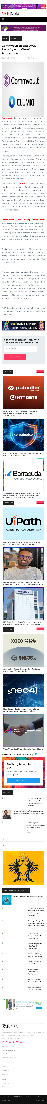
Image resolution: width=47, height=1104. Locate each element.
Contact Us (5, 1087)
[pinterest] (21, 1042)
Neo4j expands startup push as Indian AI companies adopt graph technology (21, 710)
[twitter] (7, 1042)
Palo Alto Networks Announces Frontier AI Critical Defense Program (22, 454)
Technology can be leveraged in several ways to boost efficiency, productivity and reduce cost (35, 827)
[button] (42, 13)
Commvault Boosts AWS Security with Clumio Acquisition (19, 49)
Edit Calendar (6, 1063)
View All (40, 371)
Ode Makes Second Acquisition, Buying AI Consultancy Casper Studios (21, 670)
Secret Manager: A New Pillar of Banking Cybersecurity (35, 946)
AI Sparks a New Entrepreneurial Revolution (33, 971)
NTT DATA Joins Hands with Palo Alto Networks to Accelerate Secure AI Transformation (20, 413)
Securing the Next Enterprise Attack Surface (28, 896)
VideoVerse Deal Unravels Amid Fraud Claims (23, 749)
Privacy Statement (8, 1083)
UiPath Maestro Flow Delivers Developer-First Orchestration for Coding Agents (21, 543)
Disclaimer (5, 1079)
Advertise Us (5, 1070)
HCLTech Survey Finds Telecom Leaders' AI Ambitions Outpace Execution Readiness (22, 623)
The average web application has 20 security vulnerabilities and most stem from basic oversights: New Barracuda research (23, 495)
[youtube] (18, 1042)
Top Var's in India (7, 1054)
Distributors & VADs (8, 1046)
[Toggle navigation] (3, 19)
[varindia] (25, 1042)
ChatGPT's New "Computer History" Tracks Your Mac (34, 936)
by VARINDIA (8, 58)
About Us (5, 1066)
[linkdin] (14, 1042)
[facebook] (3, 1042)
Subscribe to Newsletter (9, 1058)
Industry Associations (8, 1050)
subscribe (15, 357)
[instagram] (10, 1042)
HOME (5, 38)
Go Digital (5, 1074)
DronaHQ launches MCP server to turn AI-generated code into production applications (23, 583)
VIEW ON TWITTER (23, 780)
